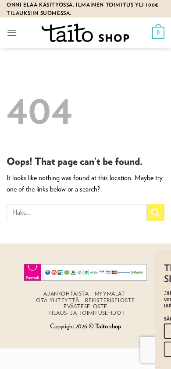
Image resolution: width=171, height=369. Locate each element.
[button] (12, 32)
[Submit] (155, 212)
